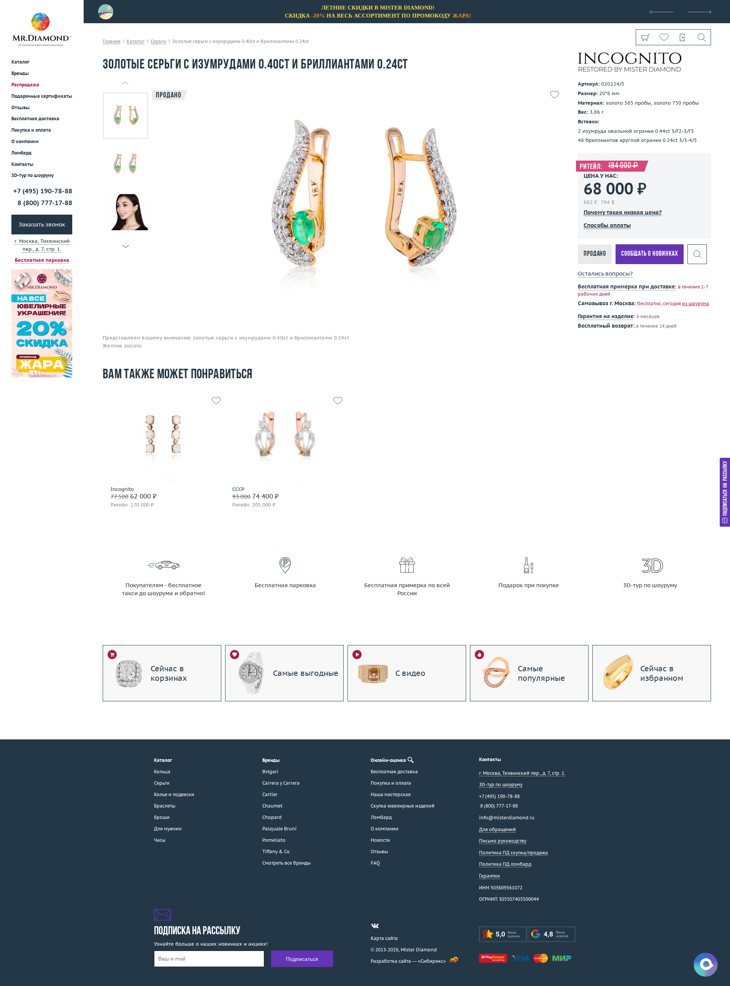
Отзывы (20, 107)
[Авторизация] (682, 37)
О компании (25, 141)
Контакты (22, 164)
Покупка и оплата (31, 130)
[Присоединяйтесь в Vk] (375, 926)
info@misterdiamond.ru (507, 817)
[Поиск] (701, 37)
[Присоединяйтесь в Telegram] (388, 926)
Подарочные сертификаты (41, 96)
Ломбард (21, 153)
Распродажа (25, 85)
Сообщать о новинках (649, 254)
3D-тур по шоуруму (32, 175)
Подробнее (161, 445)
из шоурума (695, 303)
